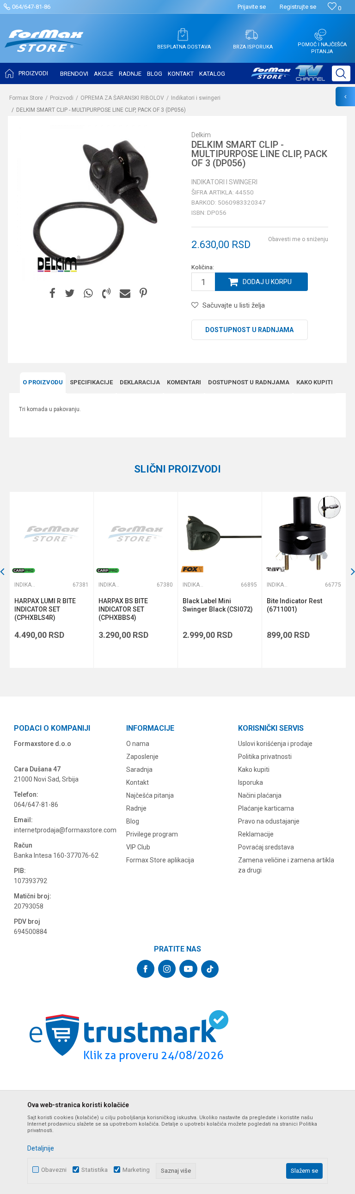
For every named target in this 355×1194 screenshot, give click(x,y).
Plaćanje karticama (266, 808)
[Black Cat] (276, 569)
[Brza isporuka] (251, 34)
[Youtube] (188, 969)
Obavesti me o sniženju (298, 239)
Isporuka (250, 782)
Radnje (136, 808)
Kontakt (137, 782)
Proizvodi (61, 98)
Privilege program (152, 834)
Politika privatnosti (265, 756)
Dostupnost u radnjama (249, 329)
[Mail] (125, 293)
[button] (341, 73)
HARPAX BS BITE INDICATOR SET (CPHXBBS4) (123, 609)
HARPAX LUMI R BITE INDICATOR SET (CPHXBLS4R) (45, 609)
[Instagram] (167, 969)
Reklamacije (256, 834)
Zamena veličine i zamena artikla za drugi (286, 865)
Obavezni (54, 1169)
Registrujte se (298, 6)
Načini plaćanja (260, 795)
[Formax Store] (44, 48)
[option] (51, 580)
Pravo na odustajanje (269, 821)
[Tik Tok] (210, 969)
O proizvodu (43, 382)
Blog (132, 821)
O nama (137, 743)
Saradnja (139, 769)
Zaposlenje (142, 756)
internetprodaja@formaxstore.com (65, 830)
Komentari (184, 382)
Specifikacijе (91, 382)
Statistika (94, 1169)
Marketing (136, 1169)
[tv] (288, 76)
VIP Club (138, 847)
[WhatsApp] (88, 293)
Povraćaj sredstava (266, 847)
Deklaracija (140, 382)
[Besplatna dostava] (182, 34)
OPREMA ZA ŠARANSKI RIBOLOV (122, 98)
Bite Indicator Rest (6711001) (294, 605)
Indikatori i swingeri (195, 98)
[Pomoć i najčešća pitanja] (320, 34)
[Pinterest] (143, 293)
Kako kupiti (314, 382)
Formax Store (26, 98)
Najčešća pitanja (150, 795)
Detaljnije (40, 1148)
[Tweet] (69, 293)
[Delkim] (56, 264)
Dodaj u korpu (267, 281)
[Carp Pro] (23, 570)
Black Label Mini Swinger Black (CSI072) (218, 605)
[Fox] (191, 569)
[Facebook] (52, 293)
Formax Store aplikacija (160, 860)
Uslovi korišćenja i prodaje (275, 743)
